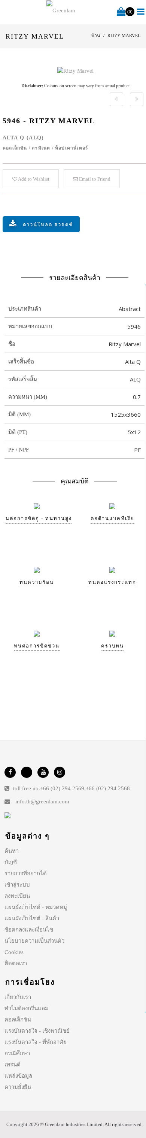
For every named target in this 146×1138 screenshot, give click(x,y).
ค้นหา (11, 851)
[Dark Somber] (116, 99)
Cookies (14, 952)
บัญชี (10, 862)
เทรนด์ (12, 1065)
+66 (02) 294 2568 (108, 788)
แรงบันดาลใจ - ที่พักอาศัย (35, 1042)
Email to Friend (94, 179)
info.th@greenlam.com (42, 802)
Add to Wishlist (33, 179)
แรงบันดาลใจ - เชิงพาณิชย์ (37, 1031)
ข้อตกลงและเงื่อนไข (28, 930)
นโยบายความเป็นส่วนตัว (34, 941)
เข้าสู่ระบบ (17, 885)
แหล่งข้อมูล (18, 1076)
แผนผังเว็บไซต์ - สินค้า (31, 918)
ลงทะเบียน (17, 896)
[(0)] (121, 12)
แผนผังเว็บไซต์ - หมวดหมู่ (35, 907)
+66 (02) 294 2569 (62, 788)
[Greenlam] (61, 10)
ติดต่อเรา (15, 963)
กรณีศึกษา (17, 1053)
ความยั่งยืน (17, 1087)
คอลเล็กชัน (17, 1020)
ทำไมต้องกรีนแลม (26, 1008)
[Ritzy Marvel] (75, 71)
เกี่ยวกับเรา (17, 997)
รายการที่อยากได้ (25, 873)
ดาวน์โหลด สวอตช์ (48, 224)
